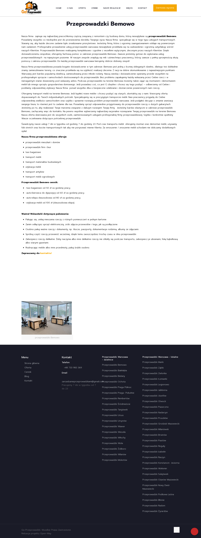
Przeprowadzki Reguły (153, 446)
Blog (26, 376)
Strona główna (31, 363)
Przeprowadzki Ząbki (153, 367)
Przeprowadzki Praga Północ (117, 387)
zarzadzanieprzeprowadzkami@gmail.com (83, 381)
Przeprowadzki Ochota (114, 381)
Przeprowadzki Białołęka (114, 370)
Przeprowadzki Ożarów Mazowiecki (160, 479)
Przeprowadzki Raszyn (153, 457)
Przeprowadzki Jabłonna (154, 390)
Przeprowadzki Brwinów (154, 435)
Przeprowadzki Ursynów (114, 421)
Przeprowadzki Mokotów (114, 460)
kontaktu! (46, 253)
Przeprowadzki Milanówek (155, 429)
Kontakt (28, 380)
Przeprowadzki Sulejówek (155, 474)
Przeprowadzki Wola (112, 443)
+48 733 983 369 (73, 367)
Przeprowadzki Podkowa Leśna (158, 494)
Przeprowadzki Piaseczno (155, 407)
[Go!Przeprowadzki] (31, 8)
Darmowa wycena (165, 7)
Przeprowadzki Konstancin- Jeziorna (160, 463)
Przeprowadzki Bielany (113, 376)
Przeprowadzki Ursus (113, 415)
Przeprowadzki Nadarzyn (155, 412)
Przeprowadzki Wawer (113, 426)
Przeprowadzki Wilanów (114, 454)
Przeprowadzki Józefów (154, 395)
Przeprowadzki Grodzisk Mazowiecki (160, 423)
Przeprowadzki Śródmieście (116, 404)
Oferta (27, 367)
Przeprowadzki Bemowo (114, 365)
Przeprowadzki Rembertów (116, 398)
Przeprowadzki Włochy (114, 437)
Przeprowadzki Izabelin (154, 451)
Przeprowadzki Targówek (115, 409)
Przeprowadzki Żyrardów (155, 511)
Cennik (27, 372)
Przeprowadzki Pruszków (155, 418)
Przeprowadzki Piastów (154, 440)
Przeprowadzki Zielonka (154, 373)
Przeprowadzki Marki (153, 362)
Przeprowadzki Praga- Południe (118, 393)
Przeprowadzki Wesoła (114, 432)
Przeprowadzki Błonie (153, 500)
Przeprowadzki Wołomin (154, 468)
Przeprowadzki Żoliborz (114, 448)
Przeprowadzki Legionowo (155, 384)
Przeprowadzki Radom (153, 505)
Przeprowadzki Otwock (154, 401)
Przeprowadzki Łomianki (154, 379)
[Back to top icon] (177, 530)
